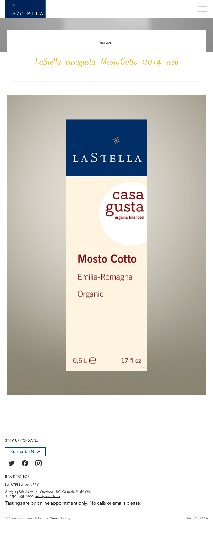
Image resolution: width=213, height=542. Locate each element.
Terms (54, 518)
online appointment (57, 503)
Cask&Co (201, 518)
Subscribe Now (25, 452)
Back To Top (17, 477)
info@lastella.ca (47, 496)
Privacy (65, 518)
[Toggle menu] (202, 9)
